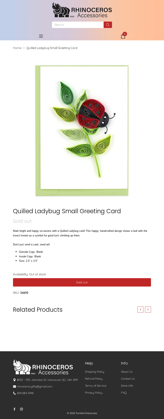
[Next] (148, 310)
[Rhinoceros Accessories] (82, 10)
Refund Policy (93, 378)
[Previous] (140, 310)
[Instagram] (21, 409)
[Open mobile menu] (41, 36)
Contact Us (128, 378)
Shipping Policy (94, 371)
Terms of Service (95, 385)
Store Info (127, 385)
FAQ (124, 392)
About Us (127, 371)
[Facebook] (14, 409)
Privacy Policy (93, 392)
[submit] (108, 25)
